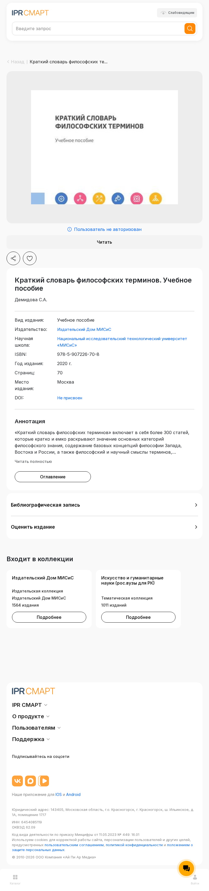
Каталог (15, 883)
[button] (104, 505)
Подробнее (49, 617)
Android (73, 794)
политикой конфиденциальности (134, 845)
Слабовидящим (181, 13)
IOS (59, 794)
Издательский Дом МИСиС (84, 329)
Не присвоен (69, 397)
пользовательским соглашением (74, 845)
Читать (104, 242)
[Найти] (190, 28)
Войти (195, 883)
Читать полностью (33, 461)
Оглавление (53, 476)
